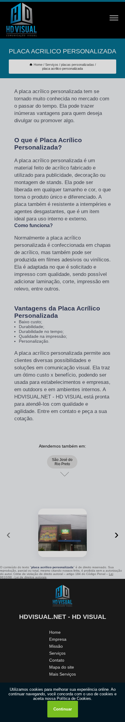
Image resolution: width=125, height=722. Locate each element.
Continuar (62, 709)
